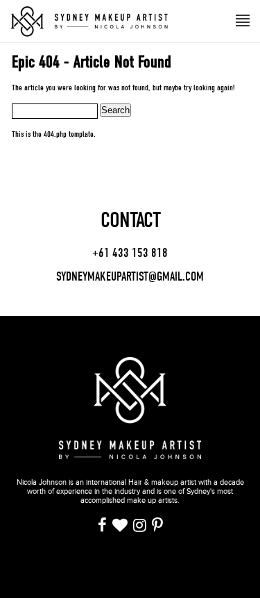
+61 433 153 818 (130, 253)
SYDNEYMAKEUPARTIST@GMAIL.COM (130, 276)
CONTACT (130, 220)
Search (115, 110)
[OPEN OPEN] (243, 19)
